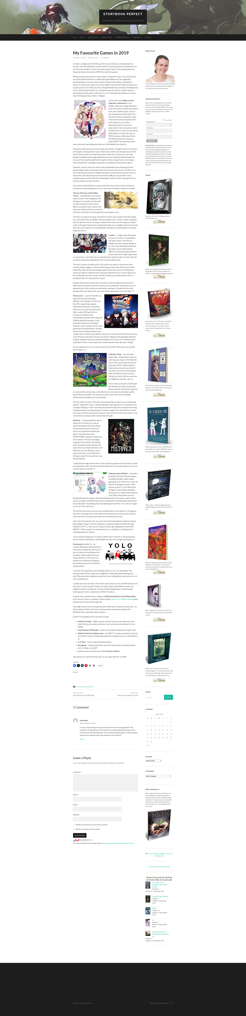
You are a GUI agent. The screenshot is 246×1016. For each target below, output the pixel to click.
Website (76, 815)
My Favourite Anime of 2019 (128, 694)
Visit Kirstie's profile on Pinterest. (159, 866)
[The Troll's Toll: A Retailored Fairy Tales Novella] (148, 885)
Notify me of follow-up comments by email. (92, 825)
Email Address (158, 122)
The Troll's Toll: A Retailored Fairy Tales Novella (159, 884)
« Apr (148, 745)
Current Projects (122, 37)
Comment (77, 772)
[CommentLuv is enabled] (84, 841)
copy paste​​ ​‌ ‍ (84, 720)
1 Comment (104, 58)
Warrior (154, 908)
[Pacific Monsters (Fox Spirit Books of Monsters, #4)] (148, 933)
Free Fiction (93, 37)
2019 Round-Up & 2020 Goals (83, 694)
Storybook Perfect (123, 14)
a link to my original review (122, 599)
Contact (148, 37)
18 (153, 920)
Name (76, 795)
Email (75, 805)
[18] (148, 923)
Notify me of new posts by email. (88, 829)
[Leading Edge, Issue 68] (148, 899)
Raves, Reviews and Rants (84, 687)
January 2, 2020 (79, 58)
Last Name (149, 134)
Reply (82, 739)
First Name (149, 128)
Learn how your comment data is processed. (118, 843)
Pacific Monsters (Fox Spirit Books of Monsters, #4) (160, 934)
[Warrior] (148, 911)
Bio (82, 37)
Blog (75, 37)
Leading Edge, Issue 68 (160, 896)
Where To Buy (106, 37)
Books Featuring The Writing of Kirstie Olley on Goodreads (159, 878)
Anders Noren (162, 1003)
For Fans (136, 37)
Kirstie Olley (93, 58)
